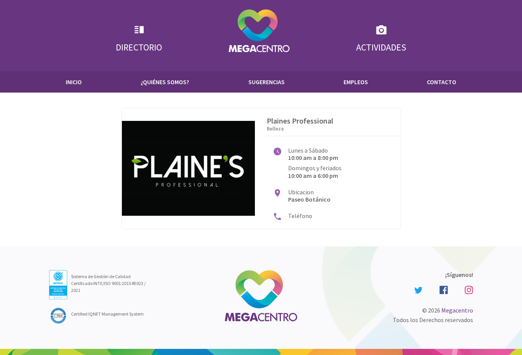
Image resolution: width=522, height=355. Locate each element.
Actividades (381, 47)
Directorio (139, 47)
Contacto (441, 82)
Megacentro (457, 310)
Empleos (356, 82)
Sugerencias (266, 82)
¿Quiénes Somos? (165, 82)
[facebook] (443, 289)
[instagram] (467, 289)
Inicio (74, 82)
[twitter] (418, 289)
